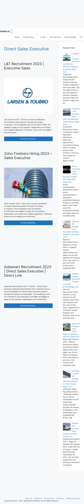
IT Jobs (43, 37)
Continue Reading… (33, 139)
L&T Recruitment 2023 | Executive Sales (24, 66)
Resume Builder (70, 37)
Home (17, 37)
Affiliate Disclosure (73, 498)
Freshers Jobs (28, 37)
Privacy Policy (49, 498)
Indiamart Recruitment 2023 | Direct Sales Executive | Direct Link (27, 271)
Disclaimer (60, 498)
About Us (29, 498)
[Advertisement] (42, 14)
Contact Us (38, 498)
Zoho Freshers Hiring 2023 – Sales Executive (28, 155)
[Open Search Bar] (81, 37)
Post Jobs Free (55, 37)
